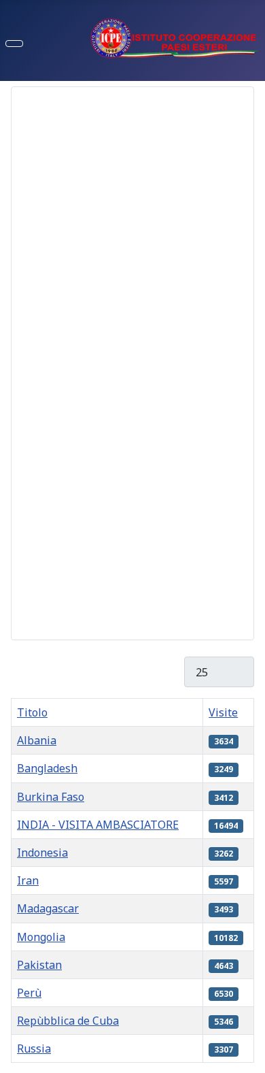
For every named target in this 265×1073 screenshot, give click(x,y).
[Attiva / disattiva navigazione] (14, 43)
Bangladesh (47, 768)
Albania (36, 740)
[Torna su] (248, 1056)
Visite (223, 712)
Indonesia (42, 852)
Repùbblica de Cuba (68, 1020)
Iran (28, 880)
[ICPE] (175, 36)
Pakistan (39, 964)
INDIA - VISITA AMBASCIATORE (98, 824)
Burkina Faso (50, 796)
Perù (29, 992)
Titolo (32, 712)
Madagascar (48, 908)
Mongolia (41, 936)
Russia (34, 1048)
